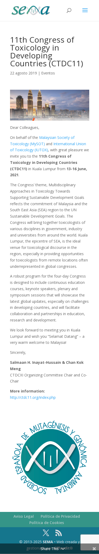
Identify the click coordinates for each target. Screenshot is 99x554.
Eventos (48, 72)
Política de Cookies (46, 522)
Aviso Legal (23, 516)
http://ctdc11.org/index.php (33, 397)
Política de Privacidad (60, 516)
